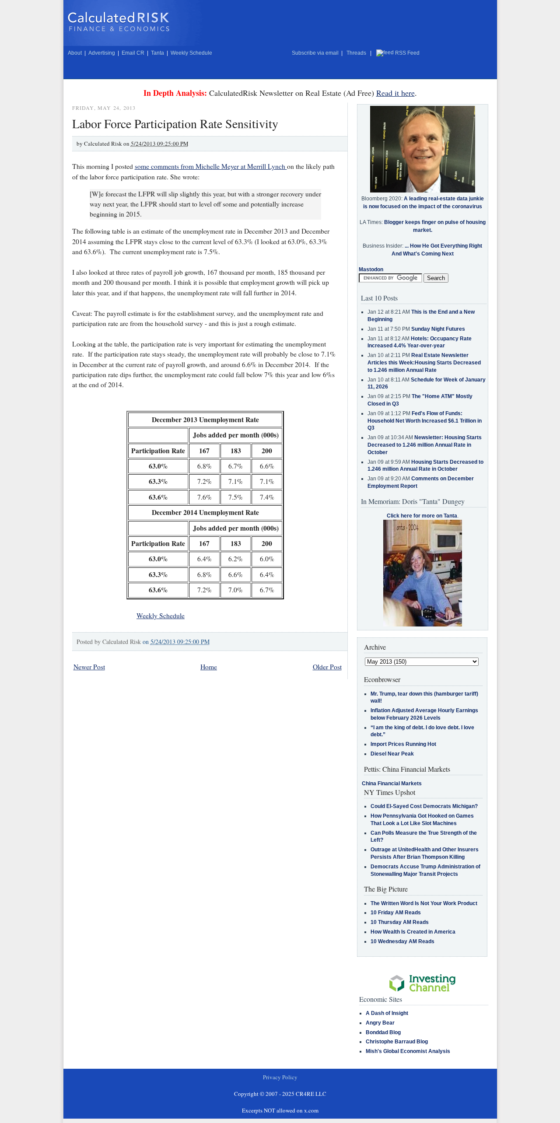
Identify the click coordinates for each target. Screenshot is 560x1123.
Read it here (395, 92)
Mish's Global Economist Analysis (408, 1051)
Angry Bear (380, 1023)
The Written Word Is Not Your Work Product (424, 903)
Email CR (133, 53)
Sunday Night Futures (438, 329)
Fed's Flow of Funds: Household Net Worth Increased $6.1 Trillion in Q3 (425, 420)
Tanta (157, 53)
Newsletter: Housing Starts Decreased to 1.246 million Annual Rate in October (425, 444)
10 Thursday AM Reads (400, 922)
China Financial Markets (392, 783)
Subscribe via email (315, 53)
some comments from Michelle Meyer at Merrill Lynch (211, 166)
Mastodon (371, 269)
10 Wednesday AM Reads (402, 941)
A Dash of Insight (387, 1013)
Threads (356, 53)
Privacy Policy (280, 1077)
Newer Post (89, 666)
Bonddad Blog (383, 1032)
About (75, 53)
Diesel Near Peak (392, 754)
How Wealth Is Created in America (413, 932)
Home (208, 666)
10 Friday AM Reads (396, 913)
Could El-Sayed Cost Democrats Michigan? (424, 806)
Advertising (101, 53)
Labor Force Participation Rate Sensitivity (175, 123)
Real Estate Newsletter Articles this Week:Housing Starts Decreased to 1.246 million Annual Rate (424, 362)
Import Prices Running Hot (403, 744)
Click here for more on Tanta (422, 516)
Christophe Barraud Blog (397, 1042)
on (176, 641)
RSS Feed (407, 53)
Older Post (327, 666)
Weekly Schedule (191, 53)
